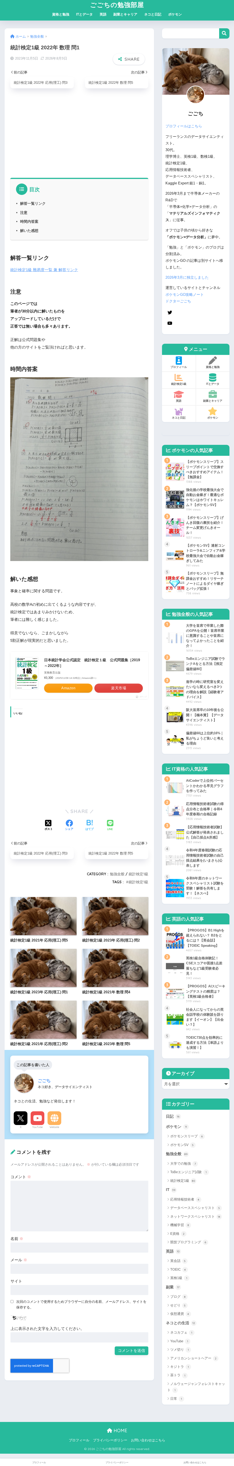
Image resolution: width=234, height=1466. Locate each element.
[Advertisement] (79, 136)
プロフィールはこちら (183, 126)
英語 (103, 14)
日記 (173, 1116)
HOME (119, 1430)
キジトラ (179, 1367)
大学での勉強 (183, 1163)
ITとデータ (84, 14)
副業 (172, 1287)
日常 (176, 1398)
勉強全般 (117, 874)
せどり (178, 1305)
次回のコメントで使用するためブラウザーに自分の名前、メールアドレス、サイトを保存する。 (81, 1304)
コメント (21, 1177)
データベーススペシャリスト (195, 1208)
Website (54, 1127)
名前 (17, 1239)
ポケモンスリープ (186, 1136)
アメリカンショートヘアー (193, 1358)
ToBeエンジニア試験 (188, 1172)
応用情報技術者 (184, 1199)
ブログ (178, 1296)
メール (19, 1260)
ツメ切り (179, 1349)
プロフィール (79, 1440)
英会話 (178, 1261)
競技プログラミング (188, 1242)
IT (171, 1190)
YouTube (37, 1127)
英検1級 (178, 1278)
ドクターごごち (178, 301)
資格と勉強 (60, 14)
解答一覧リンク (33, 203)
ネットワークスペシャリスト (195, 1216)
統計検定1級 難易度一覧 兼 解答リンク (44, 270)
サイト (16, 1281)
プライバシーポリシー (110, 1440)
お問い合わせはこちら (148, 1440)
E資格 (177, 1233)
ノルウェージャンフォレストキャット (196, 1387)
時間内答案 (29, 221)
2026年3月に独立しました (187, 277)
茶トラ (177, 1375)
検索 (224, 33)
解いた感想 (29, 230)
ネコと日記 (152, 14)
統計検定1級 (138, 874)
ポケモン (175, 14)
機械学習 (179, 1225)
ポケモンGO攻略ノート (184, 294)
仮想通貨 (179, 1314)
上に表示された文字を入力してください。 (47, 1329)
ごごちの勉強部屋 (117, 5)
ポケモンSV (182, 1145)
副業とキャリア (125, 14)
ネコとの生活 (180, 1323)
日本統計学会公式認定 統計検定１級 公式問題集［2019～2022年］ (92, 663)
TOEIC (178, 1269)
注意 (23, 212)
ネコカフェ (181, 1332)
